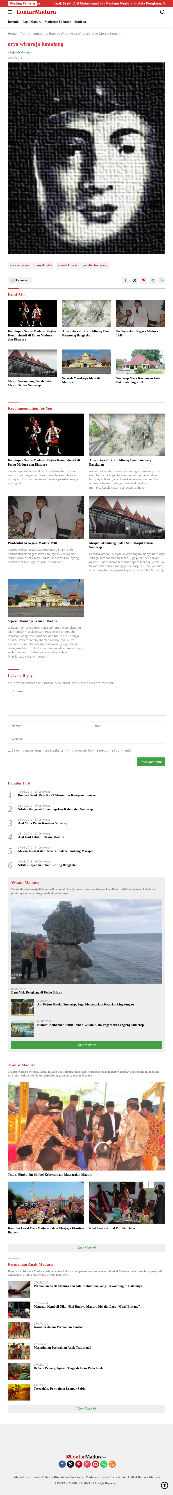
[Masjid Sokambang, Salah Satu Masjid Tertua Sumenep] (32, 363)
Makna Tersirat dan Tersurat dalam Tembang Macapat (55, 851)
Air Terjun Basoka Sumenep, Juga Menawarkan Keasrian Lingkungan (85, 1004)
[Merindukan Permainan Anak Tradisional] (19, 1351)
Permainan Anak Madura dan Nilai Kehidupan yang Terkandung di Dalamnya (88, 1286)
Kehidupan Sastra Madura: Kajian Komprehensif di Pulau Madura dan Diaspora (32, 335)
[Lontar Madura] (35, 12)
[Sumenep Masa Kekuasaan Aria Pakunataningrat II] (140, 362)
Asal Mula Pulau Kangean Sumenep (43, 823)
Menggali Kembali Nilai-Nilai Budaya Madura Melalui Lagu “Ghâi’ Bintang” (87, 1306)
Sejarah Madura (20, 52)
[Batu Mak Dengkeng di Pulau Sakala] (86, 941)
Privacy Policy (40, 1477)
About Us (20, 1477)
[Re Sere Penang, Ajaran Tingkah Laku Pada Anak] (19, 1371)
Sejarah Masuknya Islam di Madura (81, 380)
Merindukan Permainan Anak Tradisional (62, 1347)
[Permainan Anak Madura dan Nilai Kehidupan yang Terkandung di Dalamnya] (19, 1289)
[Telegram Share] (152, 280)
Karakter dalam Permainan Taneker (59, 1327)
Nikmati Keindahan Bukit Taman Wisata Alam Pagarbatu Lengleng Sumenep (90, 1025)
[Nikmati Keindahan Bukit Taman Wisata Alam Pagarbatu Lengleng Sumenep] (22, 1028)
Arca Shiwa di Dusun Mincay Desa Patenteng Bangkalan (85, 333)
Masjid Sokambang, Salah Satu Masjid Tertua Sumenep (29, 383)
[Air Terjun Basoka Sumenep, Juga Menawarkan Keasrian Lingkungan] (22, 1007)
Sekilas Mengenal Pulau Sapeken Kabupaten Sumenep (55, 809)
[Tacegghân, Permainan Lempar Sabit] (19, 1392)
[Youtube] (95, 1464)
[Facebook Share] (125, 280)
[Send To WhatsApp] (161, 280)
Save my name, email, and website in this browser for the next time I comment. (71, 750)
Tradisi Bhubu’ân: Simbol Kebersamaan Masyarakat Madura (50, 1174)
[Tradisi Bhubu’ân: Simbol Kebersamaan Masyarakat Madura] (86, 1126)
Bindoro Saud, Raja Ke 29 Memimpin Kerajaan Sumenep (57, 795)
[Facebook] (62, 1464)
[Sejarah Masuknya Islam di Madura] (86, 362)
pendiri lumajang (95, 265)
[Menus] (11, 12)
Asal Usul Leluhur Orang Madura (41, 837)
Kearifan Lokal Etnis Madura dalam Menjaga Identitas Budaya (46, 1230)
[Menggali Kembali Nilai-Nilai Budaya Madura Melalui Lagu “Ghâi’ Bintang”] (19, 1310)
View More (85, 1044)
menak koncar (67, 265)
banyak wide (43, 265)
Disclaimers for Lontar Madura (75, 1477)
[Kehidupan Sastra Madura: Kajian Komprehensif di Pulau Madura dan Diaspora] (32, 313)
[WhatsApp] (103, 1464)
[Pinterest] (78, 1464)
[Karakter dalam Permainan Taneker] (19, 1330)
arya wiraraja (19, 265)
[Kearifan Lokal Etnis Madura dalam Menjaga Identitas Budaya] (46, 1203)
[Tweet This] (134, 280)
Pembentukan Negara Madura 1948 (137, 333)
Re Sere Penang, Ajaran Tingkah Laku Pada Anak (68, 1368)
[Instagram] (87, 1464)
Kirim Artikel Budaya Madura (139, 1477)
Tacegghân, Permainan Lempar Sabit (59, 1388)
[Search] (162, 12)
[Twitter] (70, 1464)
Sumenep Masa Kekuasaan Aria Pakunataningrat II (138, 380)
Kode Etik (107, 1477)
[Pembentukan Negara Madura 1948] (140, 313)
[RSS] (112, 1464)
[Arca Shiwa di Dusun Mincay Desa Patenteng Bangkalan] (86, 313)
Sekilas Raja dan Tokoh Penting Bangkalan (47, 865)
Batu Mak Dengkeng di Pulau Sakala (36, 992)
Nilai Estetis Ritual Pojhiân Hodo (112, 1228)
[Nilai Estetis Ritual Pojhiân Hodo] (127, 1203)
